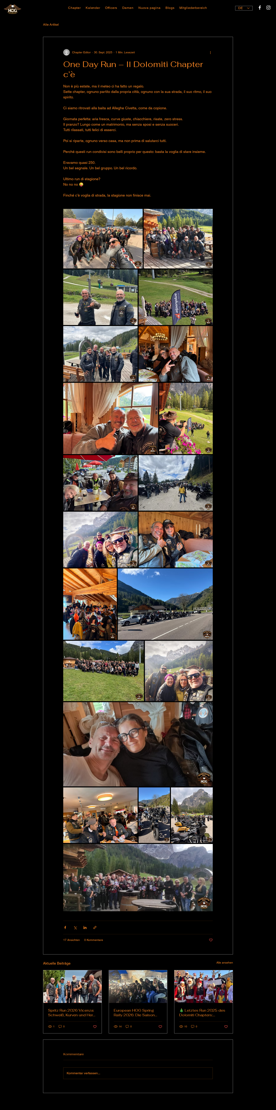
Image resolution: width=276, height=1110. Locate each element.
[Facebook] (259, 7)
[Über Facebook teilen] (65, 927)
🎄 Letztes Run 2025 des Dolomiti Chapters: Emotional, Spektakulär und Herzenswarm (202, 1012)
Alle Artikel (51, 24)
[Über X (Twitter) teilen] (75, 927)
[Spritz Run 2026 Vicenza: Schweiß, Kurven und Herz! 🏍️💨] (72, 986)
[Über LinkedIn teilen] (85, 927)
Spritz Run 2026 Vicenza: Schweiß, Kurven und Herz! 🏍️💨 (72, 1012)
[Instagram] (268, 7)
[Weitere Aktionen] (210, 52)
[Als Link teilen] (95, 927)
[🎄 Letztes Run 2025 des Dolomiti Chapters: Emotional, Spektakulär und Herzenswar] (203, 986)
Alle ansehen (224, 962)
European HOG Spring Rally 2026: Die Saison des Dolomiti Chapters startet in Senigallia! (134, 1012)
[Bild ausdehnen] (103, 238)
